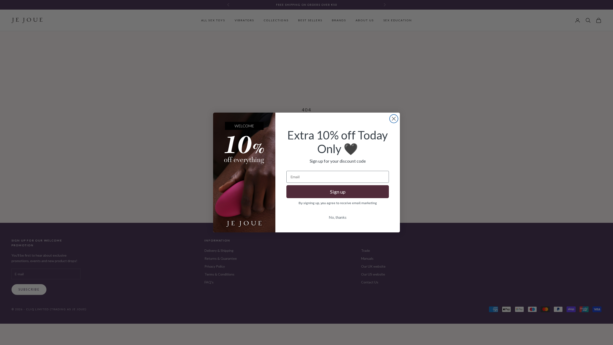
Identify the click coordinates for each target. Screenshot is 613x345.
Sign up (338, 192)
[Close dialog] (394, 119)
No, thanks (337, 217)
